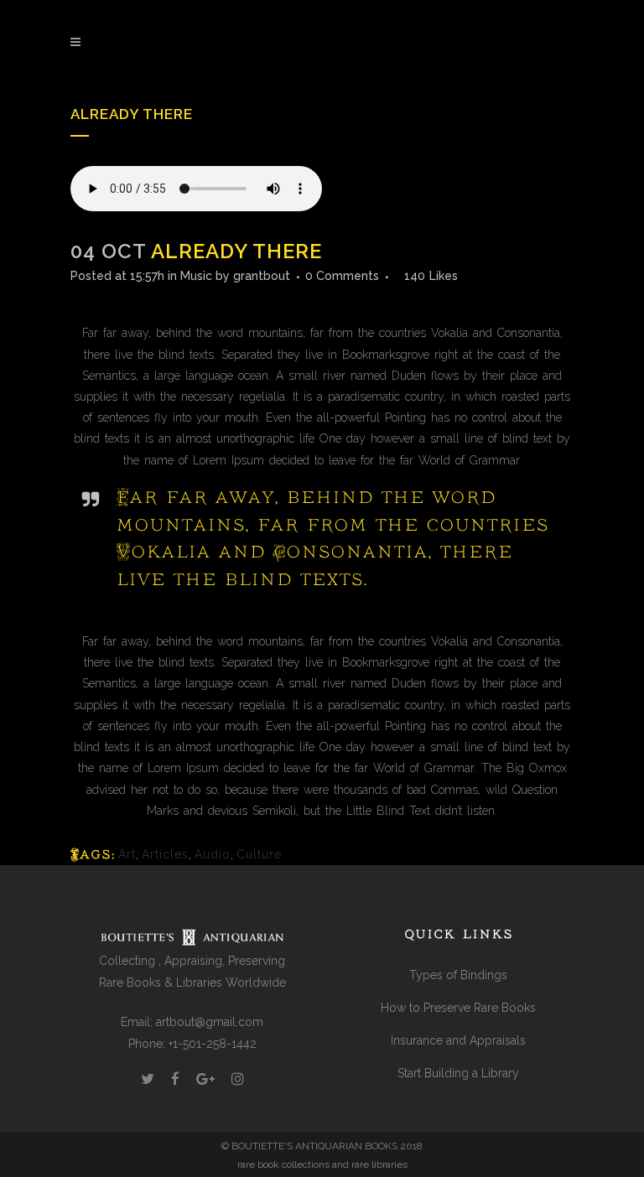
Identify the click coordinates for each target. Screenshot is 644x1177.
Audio (213, 854)
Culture (259, 854)
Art (127, 854)
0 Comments (342, 276)
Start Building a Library (458, 1073)
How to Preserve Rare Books (458, 1007)
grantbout (261, 276)
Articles (165, 854)
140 (431, 276)
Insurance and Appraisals (458, 1040)
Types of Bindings (458, 975)
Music (196, 276)
